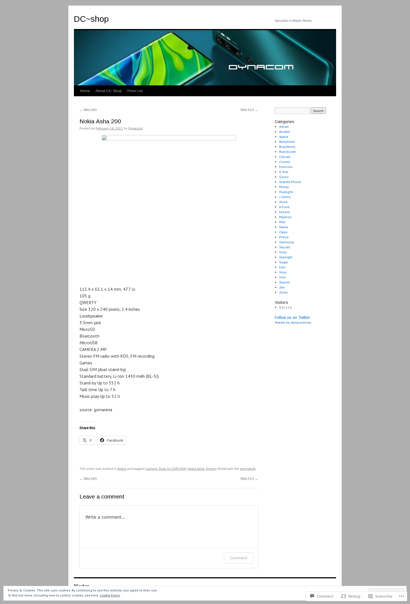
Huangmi (286, 192)
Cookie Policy (110, 595)
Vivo (282, 277)
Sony (283, 252)
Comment (238, 557)
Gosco (284, 177)
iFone (283, 202)
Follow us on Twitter (292, 317)
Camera (151, 468)
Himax (284, 187)
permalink (247, 468)
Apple (283, 136)
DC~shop (91, 18)
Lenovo (284, 212)
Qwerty (211, 468)
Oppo (283, 232)
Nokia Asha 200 (100, 121)
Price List (135, 91)
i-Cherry (285, 197)
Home (85, 91)
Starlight (285, 257)
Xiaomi (284, 282)
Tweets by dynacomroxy (293, 322)
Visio (282, 272)
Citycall (285, 157)
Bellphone (287, 141)
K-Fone (284, 207)
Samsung (286, 242)
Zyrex (283, 292)
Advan (284, 126)
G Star (283, 172)
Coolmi (284, 162)
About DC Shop (108, 91)
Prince (284, 237)
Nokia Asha (195, 468)
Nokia (121, 468)
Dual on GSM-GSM (172, 468)
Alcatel (284, 131)
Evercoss (286, 167)
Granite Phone (290, 182)
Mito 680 (88, 110)
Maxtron (285, 217)
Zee (282, 287)
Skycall (284, 247)
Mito (282, 222)
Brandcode (287, 152)
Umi (282, 267)
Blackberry (287, 147)
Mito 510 (249, 110)
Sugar (283, 262)
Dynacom (135, 128)
